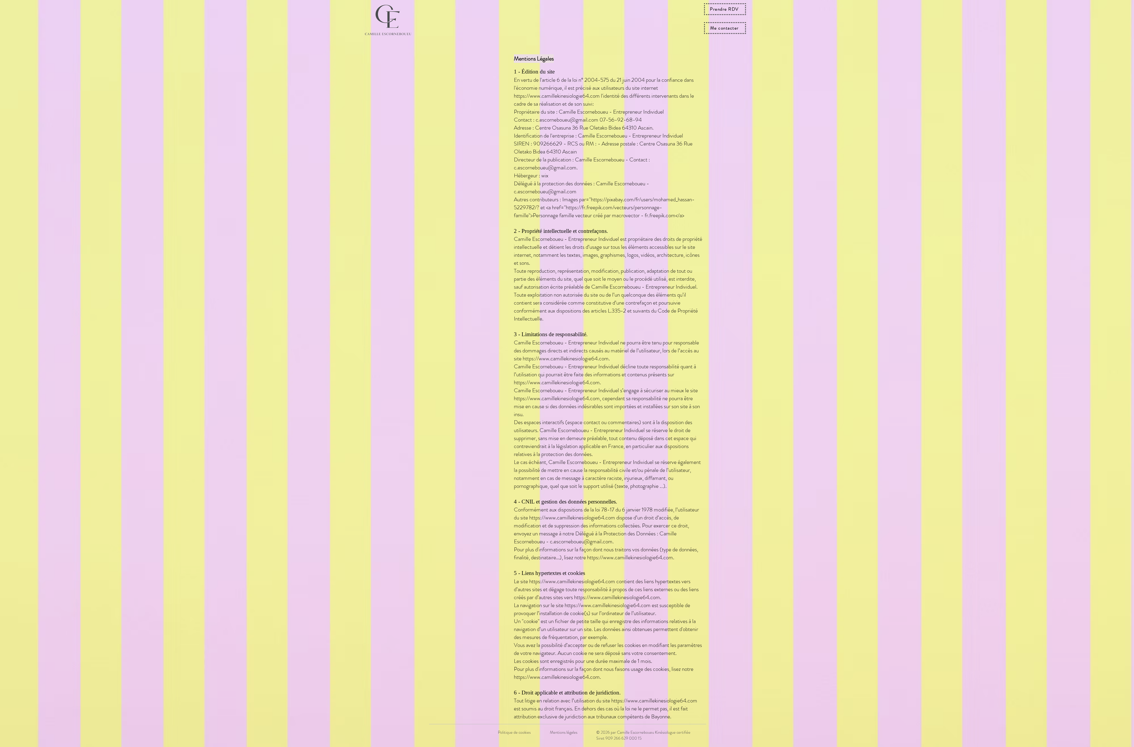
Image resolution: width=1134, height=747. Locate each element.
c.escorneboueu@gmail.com (567, 120)
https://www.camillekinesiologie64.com (557, 96)
